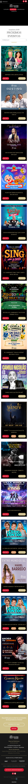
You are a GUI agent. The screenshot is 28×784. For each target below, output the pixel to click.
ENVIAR (14, 728)
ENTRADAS (22, 78)
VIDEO (13, 436)
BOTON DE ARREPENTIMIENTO (14, 770)
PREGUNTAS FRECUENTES (19, 766)
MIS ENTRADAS (20, 9)
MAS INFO (5, 78)
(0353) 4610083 (14, 743)
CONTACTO (14, 11)
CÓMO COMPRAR (7, 766)
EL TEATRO (6, 9)
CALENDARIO (13, 9)
